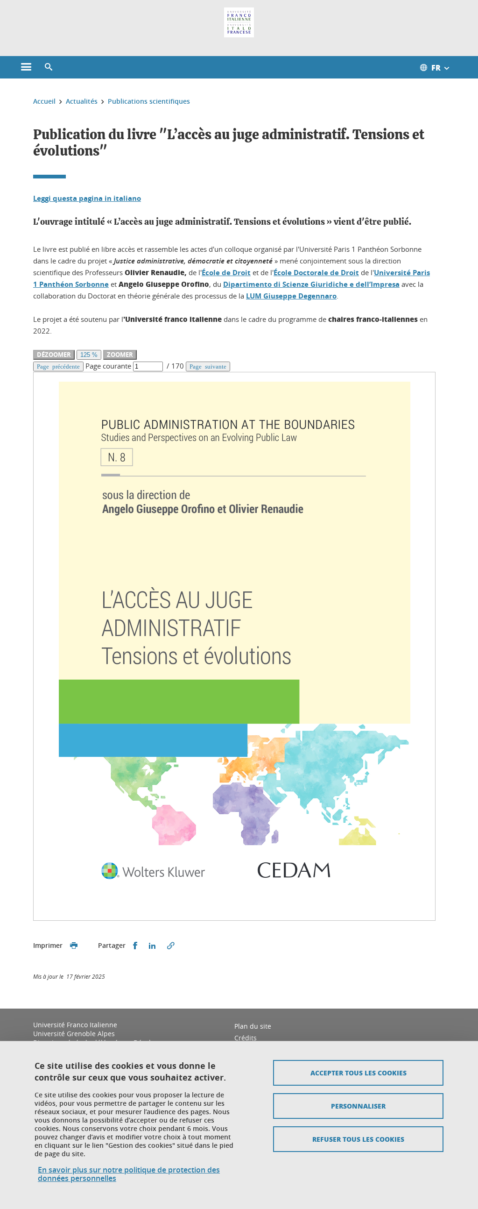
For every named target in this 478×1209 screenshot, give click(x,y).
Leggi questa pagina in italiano (87, 198)
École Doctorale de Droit (316, 272)
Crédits (245, 1037)
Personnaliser (358, 1105)
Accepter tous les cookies (358, 1072)
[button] (48, 67)
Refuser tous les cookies (358, 1139)
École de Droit (226, 272)
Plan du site (252, 1026)
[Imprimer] (73, 945)
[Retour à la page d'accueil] (239, 22)
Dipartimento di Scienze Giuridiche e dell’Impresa (311, 284)
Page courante (108, 365)
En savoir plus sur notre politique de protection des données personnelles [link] (129, 1174)
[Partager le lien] (170, 945)
